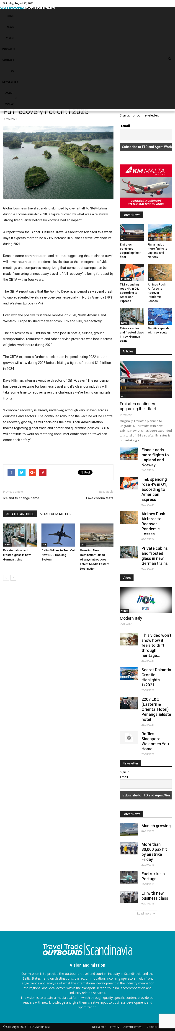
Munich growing (156, 825)
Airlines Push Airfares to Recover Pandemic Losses (156, 293)
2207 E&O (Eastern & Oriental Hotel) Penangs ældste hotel (156, 709)
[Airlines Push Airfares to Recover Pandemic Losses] (160, 272)
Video (10, 38)
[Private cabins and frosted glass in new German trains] (20, 535)
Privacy (114, 1027)
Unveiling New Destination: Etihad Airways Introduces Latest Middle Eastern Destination (94, 559)
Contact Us (154, 1027)
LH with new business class (155, 896)
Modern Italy (131, 618)
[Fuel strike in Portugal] (129, 877)
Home (10, 16)
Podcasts (8, 48)
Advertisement (133, 1027)
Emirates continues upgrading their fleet (138, 406)
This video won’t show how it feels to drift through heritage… (156, 645)
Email (125, 126)
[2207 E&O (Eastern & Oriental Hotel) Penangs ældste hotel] (129, 703)
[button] (169, 58)
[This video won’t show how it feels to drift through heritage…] (129, 639)
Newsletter (10, 81)
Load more (144, 913)
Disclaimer (99, 1027)
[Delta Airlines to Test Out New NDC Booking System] (58, 535)
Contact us (8, 65)
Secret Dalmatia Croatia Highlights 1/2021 (156, 677)
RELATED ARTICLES (20, 514)
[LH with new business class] (129, 897)
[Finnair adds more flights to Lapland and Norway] (160, 232)
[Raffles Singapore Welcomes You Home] (129, 737)
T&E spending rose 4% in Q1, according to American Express (129, 293)
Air (44, 544)
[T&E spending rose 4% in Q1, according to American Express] (132, 272)
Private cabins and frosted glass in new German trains (17, 555)
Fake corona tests (99, 498)
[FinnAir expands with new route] (160, 316)
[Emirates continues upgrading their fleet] (132, 232)
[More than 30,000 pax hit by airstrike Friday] (129, 848)
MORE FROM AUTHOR (56, 514)
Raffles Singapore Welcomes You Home (155, 741)
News (10, 27)
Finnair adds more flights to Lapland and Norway (155, 457)
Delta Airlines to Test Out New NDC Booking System (58, 555)
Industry (126, 278)
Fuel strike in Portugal (153, 876)
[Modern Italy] (146, 600)
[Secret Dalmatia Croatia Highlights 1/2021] (129, 673)
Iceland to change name (21, 498)
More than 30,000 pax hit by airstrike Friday (154, 852)
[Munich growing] (129, 829)
